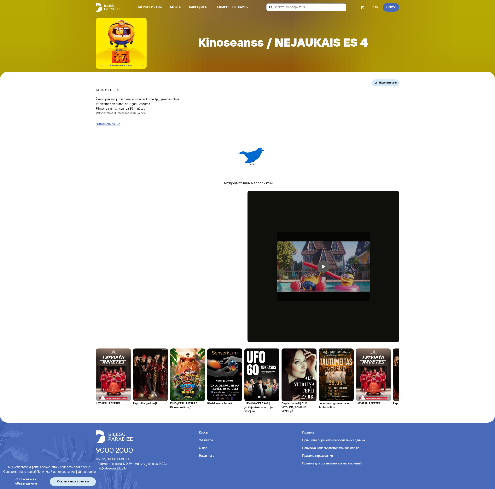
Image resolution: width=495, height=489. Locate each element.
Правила (308, 432)
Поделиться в (388, 82)
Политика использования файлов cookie (330, 448)
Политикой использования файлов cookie (66, 471)
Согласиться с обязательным (26, 481)
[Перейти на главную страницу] (108, 7)
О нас (203, 448)
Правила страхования (317, 455)
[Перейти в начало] (114, 436)
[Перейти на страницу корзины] (357, 7)
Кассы (203, 432)
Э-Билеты (206, 440)
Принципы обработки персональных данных (333, 440)
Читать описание (108, 124)
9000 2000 (114, 450)
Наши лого (206, 455)
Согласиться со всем (73, 481)
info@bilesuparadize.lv (111, 468)
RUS (375, 7)
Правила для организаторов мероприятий (332, 463)
